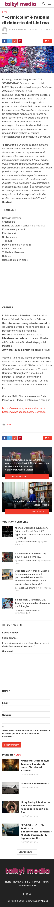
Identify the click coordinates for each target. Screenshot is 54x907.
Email (5, 703)
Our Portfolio (27, 885)
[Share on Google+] (14, 41)
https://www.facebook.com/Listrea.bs (23, 412)
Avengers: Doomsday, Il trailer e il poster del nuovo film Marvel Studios (35, 765)
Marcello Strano (27, 588)
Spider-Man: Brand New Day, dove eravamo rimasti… (30, 555)
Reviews (18, 882)
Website (6, 715)
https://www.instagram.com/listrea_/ (23, 408)
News (4, 12)
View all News (25, 852)
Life (27, 882)
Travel (36, 882)
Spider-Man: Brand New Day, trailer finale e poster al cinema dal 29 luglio (32, 603)
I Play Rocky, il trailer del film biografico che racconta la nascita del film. (36, 807)
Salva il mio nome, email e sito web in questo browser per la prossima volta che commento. (26, 733)
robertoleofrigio (27, 542)
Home (8, 882)
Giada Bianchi (19, 29)
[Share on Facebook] (4, 41)
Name (6, 691)
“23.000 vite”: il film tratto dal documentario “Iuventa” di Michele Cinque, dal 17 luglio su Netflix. (37, 832)
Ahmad (44, 901)
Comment (7, 651)
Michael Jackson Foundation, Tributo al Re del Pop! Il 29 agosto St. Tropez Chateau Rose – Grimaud (33, 532)
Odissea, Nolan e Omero (35, 783)
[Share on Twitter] (9, 41)
